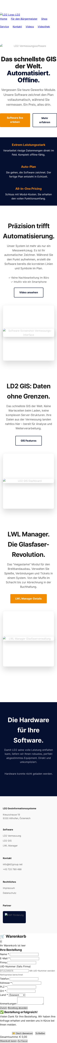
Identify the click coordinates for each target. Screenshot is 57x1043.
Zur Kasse (22, 1041)
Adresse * (6, 982)
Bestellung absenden (17, 1008)
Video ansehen (28, 292)
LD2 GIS (7, 840)
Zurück (3, 1008)
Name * (4, 954)
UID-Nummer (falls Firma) (15, 966)
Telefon (4, 978)
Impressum (9, 888)
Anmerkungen (8, 1003)
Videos (30, 26)
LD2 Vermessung (12, 835)
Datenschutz (9, 893)
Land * (4, 994)
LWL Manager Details (28, 598)
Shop (44, 18)
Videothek (44, 26)
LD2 (17, 14)
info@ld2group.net (12, 864)
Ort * (3, 990)
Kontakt (17, 26)
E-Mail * (5, 958)
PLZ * (3, 986)
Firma (3, 962)
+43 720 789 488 (12, 869)
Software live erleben (15, 119)
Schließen (40, 1033)
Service (4, 26)
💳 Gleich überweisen (22, 1033)
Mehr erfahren (44, 120)
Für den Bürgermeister (24, 18)
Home (3, 18)
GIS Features (28, 440)
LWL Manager (10, 845)
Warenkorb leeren (8, 1041)
